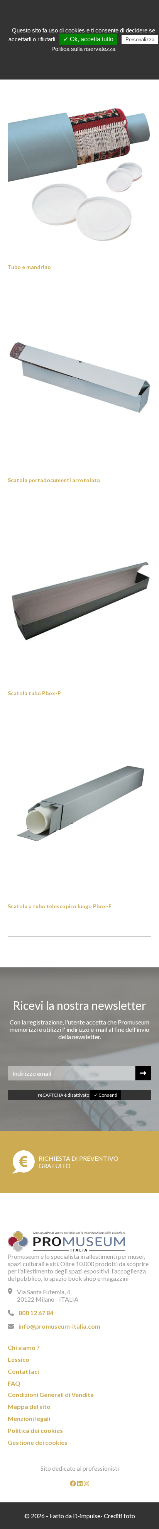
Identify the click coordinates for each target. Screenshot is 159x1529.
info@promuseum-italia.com (59, 1326)
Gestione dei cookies (38, 1442)
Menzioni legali (29, 1418)
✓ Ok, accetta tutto (88, 39)
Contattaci (23, 1371)
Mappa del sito (29, 1406)
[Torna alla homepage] (69, 1242)
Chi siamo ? (24, 1347)
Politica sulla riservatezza (83, 49)
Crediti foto (119, 1515)
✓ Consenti (105, 1095)
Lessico (18, 1359)
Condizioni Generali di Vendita (51, 1394)
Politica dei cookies (35, 1430)
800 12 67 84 (36, 1312)
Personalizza (139, 39)
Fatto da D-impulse (74, 1515)
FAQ (14, 1383)
